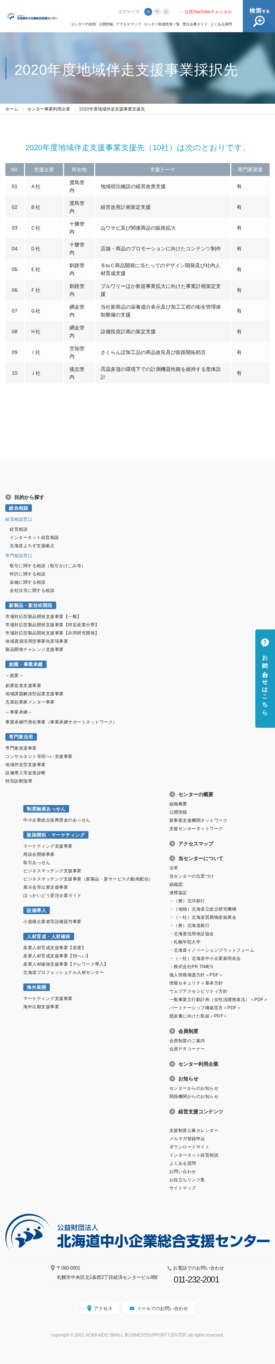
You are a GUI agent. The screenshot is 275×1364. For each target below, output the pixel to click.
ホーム (11, 109)
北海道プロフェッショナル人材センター (63, 972)
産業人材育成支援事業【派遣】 (54, 947)
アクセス (103, 1308)
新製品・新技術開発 (31, 605)
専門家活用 (21, 737)
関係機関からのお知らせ (194, 1096)
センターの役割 (83, 24)
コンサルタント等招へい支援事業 (39, 756)
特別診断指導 (18, 781)
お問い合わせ (182, 1171)
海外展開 (36, 987)
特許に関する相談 (27, 573)
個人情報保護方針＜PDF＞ (196, 974)
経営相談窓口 (18, 519)
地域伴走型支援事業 (25, 764)
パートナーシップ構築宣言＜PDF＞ (205, 1007)
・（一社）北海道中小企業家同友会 (205, 958)
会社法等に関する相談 (32, 590)
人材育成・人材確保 (49, 936)
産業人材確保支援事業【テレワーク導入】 (65, 964)
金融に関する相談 (27, 582)
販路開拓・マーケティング (56, 835)
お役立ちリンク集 (187, 1179)
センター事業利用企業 (48, 109)
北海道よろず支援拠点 (32, 545)
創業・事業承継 (26, 664)
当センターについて (200, 858)
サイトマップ (182, 1188)
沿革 (173, 867)
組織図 (176, 884)
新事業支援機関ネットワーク (198, 820)
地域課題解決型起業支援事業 (34, 693)
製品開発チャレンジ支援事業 (34, 649)
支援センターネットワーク (196, 828)
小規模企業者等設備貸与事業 (52, 921)
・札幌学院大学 (185, 942)
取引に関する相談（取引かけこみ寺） (48, 565)
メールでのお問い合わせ (162, 1308)
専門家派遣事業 (21, 748)
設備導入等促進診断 (25, 772)
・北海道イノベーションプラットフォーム (212, 950)
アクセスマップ (128, 24)
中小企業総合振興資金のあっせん (57, 820)
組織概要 (178, 803)
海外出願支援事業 (41, 1006)
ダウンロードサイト (189, 1146)
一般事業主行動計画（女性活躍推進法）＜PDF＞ (218, 999)
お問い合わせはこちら (265, 682)
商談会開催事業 (39, 854)
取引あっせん (36, 862)
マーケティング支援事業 (48, 846)
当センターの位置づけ (191, 876)
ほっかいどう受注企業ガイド (52, 895)
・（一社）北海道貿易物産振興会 (203, 917)
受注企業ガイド (195, 24)
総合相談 (18, 508)
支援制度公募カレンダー (194, 1130)
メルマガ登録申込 (187, 1138)
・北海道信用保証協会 (191, 933)
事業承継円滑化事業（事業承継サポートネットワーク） (61, 722)
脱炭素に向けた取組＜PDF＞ (198, 1016)
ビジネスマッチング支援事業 (52, 870)
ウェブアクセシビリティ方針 (198, 991)
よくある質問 (221, 24)
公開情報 (106, 24)
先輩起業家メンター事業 (30, 702)
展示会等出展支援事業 (45, 887)
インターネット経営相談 (34, 537)
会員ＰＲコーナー (187, 1048)
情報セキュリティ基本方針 (196, 983)
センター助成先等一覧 (162, 24)
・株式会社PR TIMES (191, 966)
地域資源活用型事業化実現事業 (36, 641)
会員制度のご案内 (187, 1040)
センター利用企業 (198, 1064)
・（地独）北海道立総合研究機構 (203, 909)
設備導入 (36, 910)
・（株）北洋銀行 (187, 900)
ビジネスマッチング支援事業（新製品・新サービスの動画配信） (88, 879)
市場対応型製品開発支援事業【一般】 (43, 616)
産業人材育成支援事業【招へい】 (57, 955)
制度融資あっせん (46, 808)
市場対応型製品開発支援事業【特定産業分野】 (52, 624)
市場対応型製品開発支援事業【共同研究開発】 (52, 633)
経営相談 (19, 529)
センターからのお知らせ (194, 1088)
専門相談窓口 (18, 555)
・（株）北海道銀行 (189, 925)
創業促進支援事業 (23, 685)
